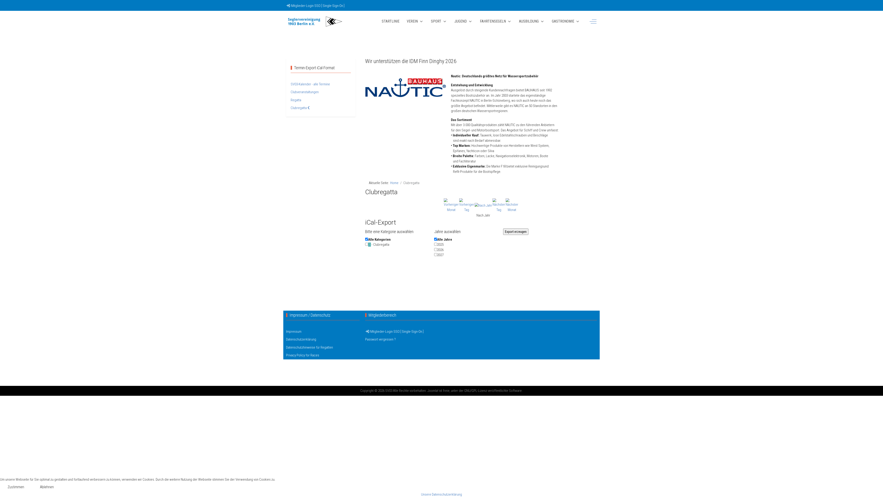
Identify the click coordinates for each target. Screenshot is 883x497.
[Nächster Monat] (512, 205)
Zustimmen (16, 487)
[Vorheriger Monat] (451, 205)
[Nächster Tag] (499, 205)
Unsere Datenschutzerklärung (441, 494)
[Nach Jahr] (483, 205)
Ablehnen (47, 487)
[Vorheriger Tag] (466, 205)
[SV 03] (315, 21)
